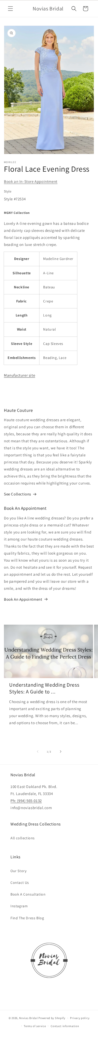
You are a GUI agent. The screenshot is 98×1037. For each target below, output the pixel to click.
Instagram (19, 906)
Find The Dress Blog (27, 918)
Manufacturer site (19, 375)
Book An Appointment (23, 599)
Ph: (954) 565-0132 (26, 800)
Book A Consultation (27, 894)
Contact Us (19, 882)
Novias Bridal (28, 1018)
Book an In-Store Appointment (30, 181)
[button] (10, 8)
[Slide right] (60, 751)
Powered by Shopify (51, 1018)
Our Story (18, 870)
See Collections (17, 494)
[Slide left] (37, 751)
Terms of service (35, 1026)
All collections (22, 838)
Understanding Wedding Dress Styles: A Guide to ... (44, 688)
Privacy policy (79, 1018)
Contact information (65, 1026)
